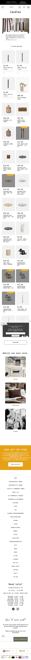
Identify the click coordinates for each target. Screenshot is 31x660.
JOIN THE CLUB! (15, 335)
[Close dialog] (30, 321)
